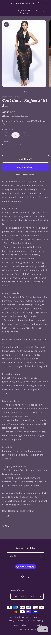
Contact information (27, 630)
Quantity (6, 141)
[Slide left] (19, 92)
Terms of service (19, 625)
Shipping (5, 116)
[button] (6, 12)
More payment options (26, 175)
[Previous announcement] (5, 3)
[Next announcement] (46, 3)
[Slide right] (32, 92)
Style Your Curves (24, 617)
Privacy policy (37, 621)
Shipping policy (35, 625)
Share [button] (8, 526)
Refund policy (23, 621)
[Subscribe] (41, 556)
